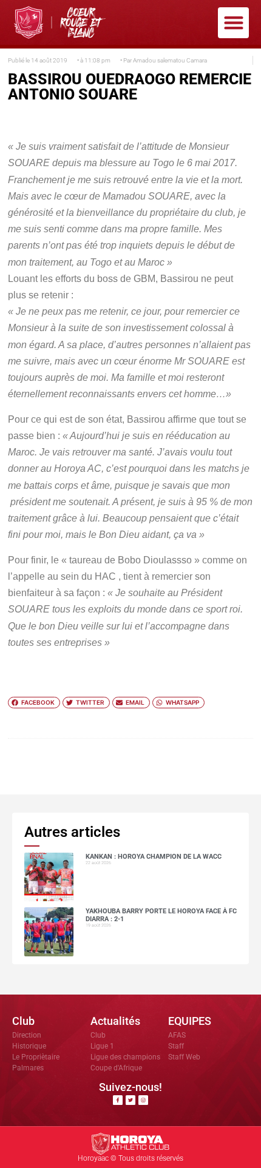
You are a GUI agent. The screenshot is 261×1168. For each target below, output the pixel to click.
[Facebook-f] (118, 1100)
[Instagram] (143, 1100)
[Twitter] (130, 1100)
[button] (233, 22)
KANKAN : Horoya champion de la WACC (154, 857)
